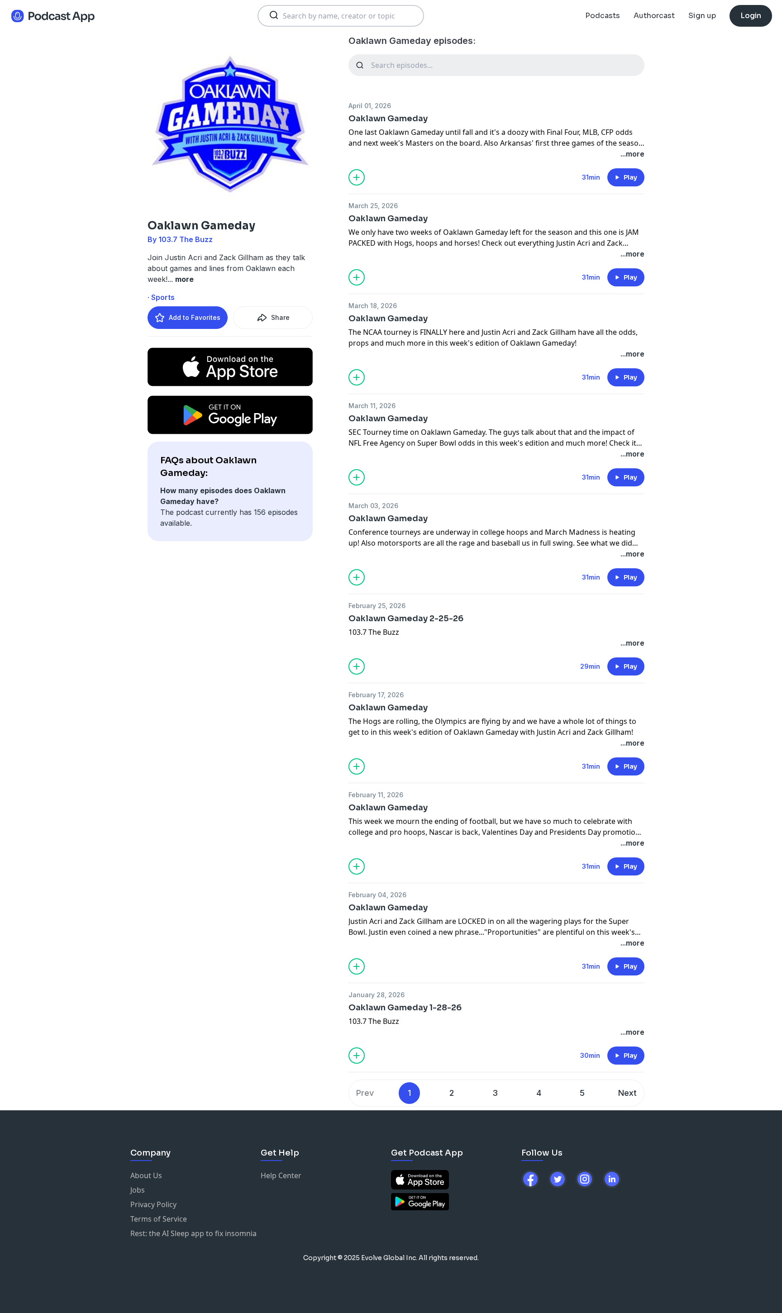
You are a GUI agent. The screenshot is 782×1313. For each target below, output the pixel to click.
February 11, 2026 (375, 795)
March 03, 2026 (373, 505)
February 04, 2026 (377, 895)
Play (630, 177)
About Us (146, 1175)
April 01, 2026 (369, 105)
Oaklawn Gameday (388, 119)
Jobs (137, 1190)
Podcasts (602, 15)
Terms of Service (158, 1219)
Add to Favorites (194, 317)
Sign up (702, 15)
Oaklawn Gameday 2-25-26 (405, 618)
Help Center (281, 1175)
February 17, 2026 (376, 695)
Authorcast (654, 15)
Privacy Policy (153, 1204)
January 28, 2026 (376, 995)
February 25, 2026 (376, 605)
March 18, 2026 (372, 305)
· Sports (161, 297)
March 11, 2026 (372, 405)
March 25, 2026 (373, 205)
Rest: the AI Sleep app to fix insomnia (193, 1233)
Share (280, 317)
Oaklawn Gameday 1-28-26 (405, 1008)
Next (627, 1093)
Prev (365, 1093)
